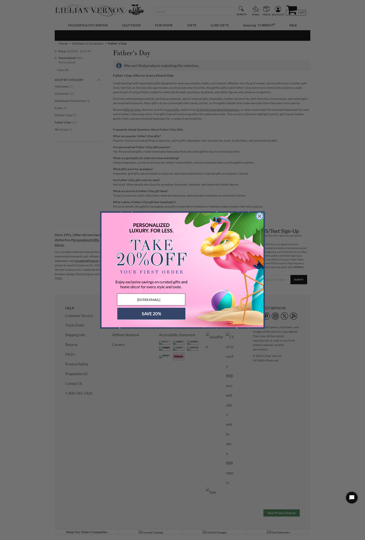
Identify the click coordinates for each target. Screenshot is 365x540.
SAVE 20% (151, 313)
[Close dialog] (259, 216)
